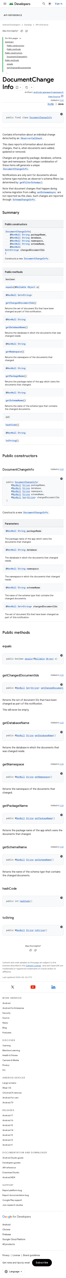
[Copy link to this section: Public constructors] (40, 456)
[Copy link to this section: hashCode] (20, 889)
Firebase (6, 1234)
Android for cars (10, 1097)
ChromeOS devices (11, 1092)
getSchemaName (14, 400)
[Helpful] (21, 31)
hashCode (11, 424)
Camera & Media (10, 1060)
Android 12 (7, 1140)
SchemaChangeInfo (24, 199)
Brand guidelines (31, 1255)
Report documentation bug (15, 1195)
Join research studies (12, 1205)
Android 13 (7, 1135)
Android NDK (8, 1177)
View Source (54, 96)
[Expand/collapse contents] (20, 38)
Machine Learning (11, 1050)
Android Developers (11, 24)
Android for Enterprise (13, 1008)
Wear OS (6, 1087)
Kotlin (51, 104)
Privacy (5, 1065)
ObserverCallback (31, 138)
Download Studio (10, 1172)
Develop (28, 24)
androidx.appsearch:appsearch (48, 92)
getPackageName (15, 376)
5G (4, 1070)
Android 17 (7, 1115)
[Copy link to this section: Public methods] (33, 633)
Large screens (9, 1083)
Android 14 (7, 1130)
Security (6, 1013)
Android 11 (7, 1144)
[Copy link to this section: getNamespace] (27, 764)
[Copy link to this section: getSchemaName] (30, 847)
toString (11, 440)
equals (9, 287)
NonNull (16, 234)
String (26, 234)
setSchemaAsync (46, 192)
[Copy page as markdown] (27, 87)
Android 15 (7, 1125)
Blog (4, 1027)
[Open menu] (5, 3)
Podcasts (6, 1032)
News (5, 1022)
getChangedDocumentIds (20, 302)
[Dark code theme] (61, 114)
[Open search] (44, 4)
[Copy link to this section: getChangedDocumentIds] (42, 675)
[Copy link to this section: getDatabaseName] (32, 723)
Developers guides (11, 1162)
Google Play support (12, 1200)
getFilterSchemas (30, 182)
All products (8, 1244)
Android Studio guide (12, 1157)
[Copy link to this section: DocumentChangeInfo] (37, 470)
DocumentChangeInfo (41, 117)
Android (6, 1003)
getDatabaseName (15, 327)
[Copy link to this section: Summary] (22, 213)
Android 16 (7, 1120)
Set (7, 249)
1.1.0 (62, 100)
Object (31, 287)
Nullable (21, 287)
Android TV (7, 1102)
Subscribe (42, 1262)
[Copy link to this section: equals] (15, 646)
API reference (13, 15)
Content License (33, 965)
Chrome (6, 1229)
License (16, 1255)
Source (5, 1017)
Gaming (6, 1045)
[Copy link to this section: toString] (17, 918)
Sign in (58, 3)
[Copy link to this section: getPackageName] (31, 806)
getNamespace (14, 351)
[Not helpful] (26, 31)
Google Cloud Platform (13, 1239)
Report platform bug (12, 1190)
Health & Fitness (10, 1055)
